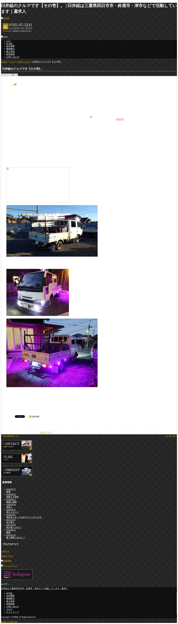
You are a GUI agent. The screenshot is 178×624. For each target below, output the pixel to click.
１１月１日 (170, 436)
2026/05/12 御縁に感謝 (11, 500)
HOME (9, 43)
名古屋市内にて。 (11, 436)
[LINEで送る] (34, 416)
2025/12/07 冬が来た (11, 521)
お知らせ (5, 551)
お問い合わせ (12, 57)
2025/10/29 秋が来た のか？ (13, 526)
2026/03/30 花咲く (11, 505)
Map (12, 622)
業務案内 (10, 49)
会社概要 (10, 46)
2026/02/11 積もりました (12, 511)
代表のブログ (24, 62)
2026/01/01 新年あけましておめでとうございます (24, 516)
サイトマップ (12, 612)
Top (15, 622)
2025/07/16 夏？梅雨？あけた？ (15, 536)
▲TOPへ (5, 584)
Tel (8, 622)
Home (3, 622)
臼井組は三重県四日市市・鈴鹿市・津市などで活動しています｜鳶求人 (34, 588)
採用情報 (10, 54)
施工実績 (10, 51)
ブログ (12, 62)
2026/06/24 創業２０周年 (12, 495)
